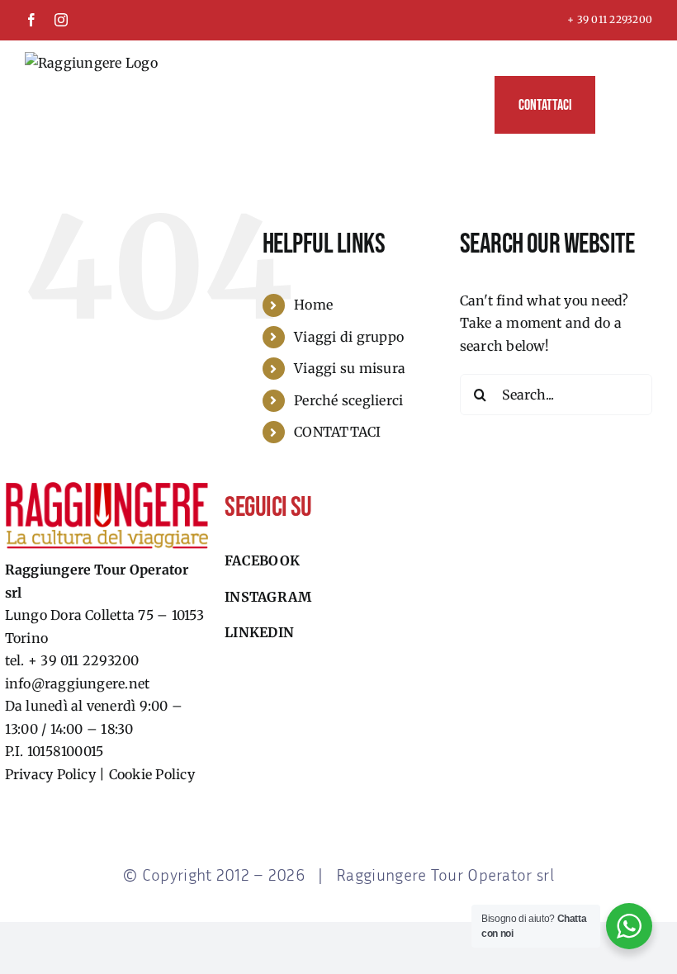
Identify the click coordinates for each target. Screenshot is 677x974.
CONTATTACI (337, 431)
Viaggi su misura (349, 368)
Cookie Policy (152, 774)
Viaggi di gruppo (349, 337)
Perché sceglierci (348, 400)
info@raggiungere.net (77, 683)
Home (313, 304)
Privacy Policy (50, 774)
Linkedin (259, 632)
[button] (624, 104)
